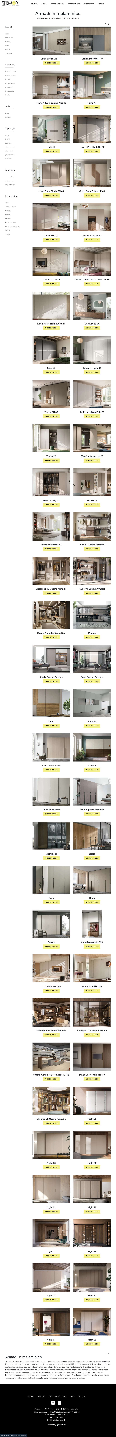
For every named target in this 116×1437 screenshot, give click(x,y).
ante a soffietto (10, 177)
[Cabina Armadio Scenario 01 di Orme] (92, 1012)
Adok (7, 33)
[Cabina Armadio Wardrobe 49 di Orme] (51, 571)
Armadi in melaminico (71, 18)
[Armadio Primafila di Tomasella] (92, 703)
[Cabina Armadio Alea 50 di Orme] (92, 526)
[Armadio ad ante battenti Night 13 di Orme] (51, 1277)
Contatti (101, 4)
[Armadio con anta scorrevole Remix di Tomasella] (51, 703)
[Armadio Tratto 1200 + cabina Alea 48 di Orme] (51, 85)
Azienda (34, 4)
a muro (7, 135)
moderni (7, 117)
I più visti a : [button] (11, 196)
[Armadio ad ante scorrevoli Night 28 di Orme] (51, 1145)
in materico (8, 87)
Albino (7, 203)
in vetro (7, 95)
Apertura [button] (10, 170)
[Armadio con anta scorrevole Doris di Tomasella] (51, 792)
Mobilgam (8, 41)
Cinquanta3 (9, 37)
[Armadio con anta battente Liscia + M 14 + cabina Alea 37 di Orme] (51, 306)
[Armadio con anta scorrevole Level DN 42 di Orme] (51, 217)
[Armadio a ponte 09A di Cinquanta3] (92, 924)
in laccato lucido (10, 71)
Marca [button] (8, 26)
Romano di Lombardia (12, 226)
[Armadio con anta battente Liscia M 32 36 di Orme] (92, 306)
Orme (7, 45)
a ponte (7, 139)
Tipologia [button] (10, 128)
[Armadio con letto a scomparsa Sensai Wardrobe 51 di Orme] (51, 526)
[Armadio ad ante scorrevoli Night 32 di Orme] (92, 1101)
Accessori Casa (74, 4)
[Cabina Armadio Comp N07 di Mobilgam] (51, 615)
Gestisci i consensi (20, 1435)
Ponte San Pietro (10, 222)
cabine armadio (10, 147)
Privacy (3, 1435)
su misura (8, 159)
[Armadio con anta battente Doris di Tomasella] (92, 880)
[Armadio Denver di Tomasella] (51, 924)
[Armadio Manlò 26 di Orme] (92, 482)
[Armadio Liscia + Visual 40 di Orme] (92, 217)
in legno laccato (10, 83)
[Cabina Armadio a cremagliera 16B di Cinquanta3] (51, 1057)
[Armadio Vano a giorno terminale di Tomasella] (92, 792)
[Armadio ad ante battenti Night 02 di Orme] (92, 1322)
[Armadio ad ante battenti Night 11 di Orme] (92, 1277)
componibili (8, 151)
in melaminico (9, 91)
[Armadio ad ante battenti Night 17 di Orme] (51, 1233)
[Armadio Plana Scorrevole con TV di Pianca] (92, 1057)
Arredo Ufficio (89, 4)
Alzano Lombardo (10, 207)
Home (39, 18)
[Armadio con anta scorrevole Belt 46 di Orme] (51, 129)
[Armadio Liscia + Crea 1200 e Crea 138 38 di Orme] (92, 261)
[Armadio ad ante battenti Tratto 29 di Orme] (51, 438)
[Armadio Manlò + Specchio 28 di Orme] (92, 438)
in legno (7, 79)
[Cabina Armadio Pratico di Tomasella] (92, 615)
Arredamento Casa (57, 4)
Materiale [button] (10, 64)
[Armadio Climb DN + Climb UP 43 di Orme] (92, 173)
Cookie (9, 1435)
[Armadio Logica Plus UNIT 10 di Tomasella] (92, 41)
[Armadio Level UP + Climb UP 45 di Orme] (92, 129)
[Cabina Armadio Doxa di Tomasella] (92, 659)
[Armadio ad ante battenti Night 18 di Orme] (92, 1189)
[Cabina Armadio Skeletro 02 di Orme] (51, 1101)
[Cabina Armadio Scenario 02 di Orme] (51, 1012)
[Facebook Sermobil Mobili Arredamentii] (59, 1402)
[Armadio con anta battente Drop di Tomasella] (51, 880)
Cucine (43, 4)
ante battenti (9, 181)
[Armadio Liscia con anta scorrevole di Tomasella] (51, 747)
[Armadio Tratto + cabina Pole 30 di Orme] (92, 394)
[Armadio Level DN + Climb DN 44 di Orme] (51, 173)
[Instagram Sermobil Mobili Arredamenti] (53, 1402)
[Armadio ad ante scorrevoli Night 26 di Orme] (92, 1145)
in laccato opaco (10, 75)
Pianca (7, 49)
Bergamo (8, 211)
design (7, 113)
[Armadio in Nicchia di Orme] (92, 968)
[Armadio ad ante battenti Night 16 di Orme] (92, 1233)
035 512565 (58, 1417)
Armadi (59, 18)
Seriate (7, 230)
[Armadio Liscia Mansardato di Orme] (51, 968)
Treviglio (7, 234)
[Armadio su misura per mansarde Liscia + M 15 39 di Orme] (51, 261)
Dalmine (7, 214)
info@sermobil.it (59, 1420)
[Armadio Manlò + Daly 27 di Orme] (51, 482)
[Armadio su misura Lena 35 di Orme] (51, 350)
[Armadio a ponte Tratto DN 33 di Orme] (51, 394)
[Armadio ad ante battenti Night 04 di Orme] (51, 1322)
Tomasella (8, 53)
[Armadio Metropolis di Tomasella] (51, 836)
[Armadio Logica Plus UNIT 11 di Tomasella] (51, 41)
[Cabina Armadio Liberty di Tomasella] (51, 659)
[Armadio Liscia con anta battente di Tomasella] (92, 836)
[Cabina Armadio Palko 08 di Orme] (92, 571)
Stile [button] (7, 106)
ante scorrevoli (9, 185)
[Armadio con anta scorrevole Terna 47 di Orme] (92, 85)
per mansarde (9, 155)
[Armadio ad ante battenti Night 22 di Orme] (51, 1189)
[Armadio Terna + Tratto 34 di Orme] (92, 350)
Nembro (7, 218)
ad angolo (8, 143)
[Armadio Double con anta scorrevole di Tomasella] (92, 747)
